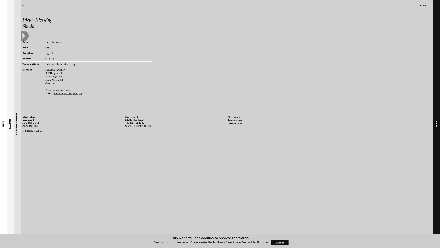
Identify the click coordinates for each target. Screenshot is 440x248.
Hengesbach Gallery (55, 69)
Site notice (234, 117)
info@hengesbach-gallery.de (68, 93)
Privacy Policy (235, 123)
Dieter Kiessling (53, 41)
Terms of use (235, 120)
